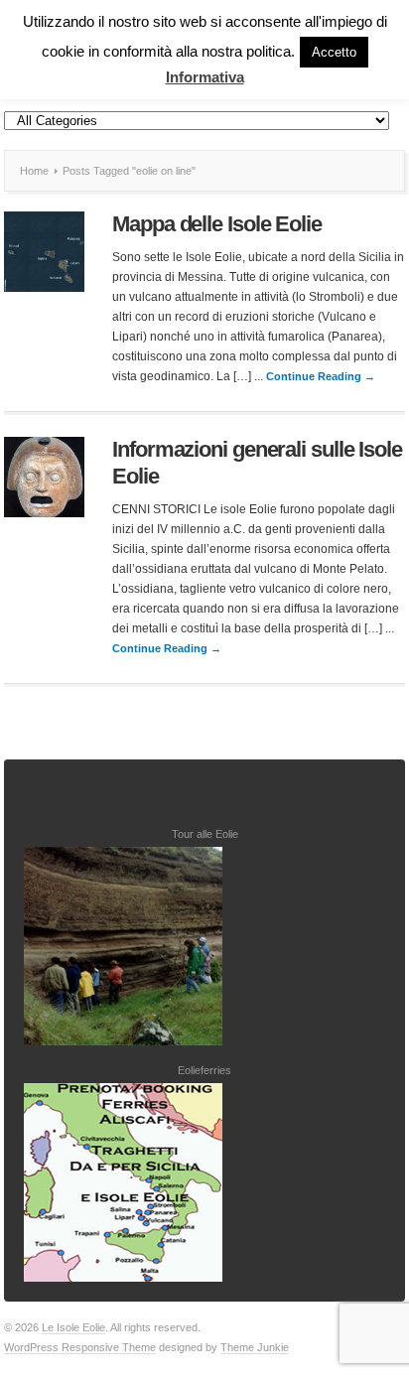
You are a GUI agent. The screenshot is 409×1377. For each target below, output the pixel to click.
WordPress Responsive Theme (80, 1347)
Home (34, 171)
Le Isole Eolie (73, 1327)
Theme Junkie (254, 1347)
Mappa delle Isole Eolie (217, 223)
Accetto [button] (334, 52)
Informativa (205, 77)
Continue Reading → (320, 376)
